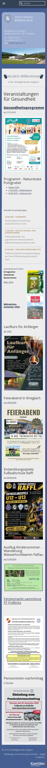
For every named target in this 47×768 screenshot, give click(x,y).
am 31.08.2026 (10, 559)
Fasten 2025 (13, 187)
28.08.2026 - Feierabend (15, 217)
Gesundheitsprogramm (24, 107)
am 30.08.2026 (10, 477)
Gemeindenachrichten (14, 269)
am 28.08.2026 (10, 402)
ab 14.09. (8, 331)
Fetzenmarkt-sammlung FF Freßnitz (22, 600)
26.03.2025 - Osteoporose (19, 193)
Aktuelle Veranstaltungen (15, 210)
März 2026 (8, 282)
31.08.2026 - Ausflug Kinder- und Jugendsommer (20, 232)
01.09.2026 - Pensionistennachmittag (23, 249)
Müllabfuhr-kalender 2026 (12, 305)
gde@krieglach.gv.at (17, 43)
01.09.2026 (8, 683)
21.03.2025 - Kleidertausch (20, 190)
